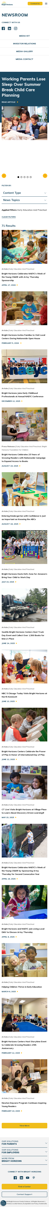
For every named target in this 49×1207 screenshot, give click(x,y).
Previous (4, 176)
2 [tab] (21, 177)
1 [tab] (18, 177)
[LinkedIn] (21, 1178)
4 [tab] (27, 177)
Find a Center (24, 1186)
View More (25, 1125)
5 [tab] (31, 177)
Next (45, 176)
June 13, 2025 (8, 701)
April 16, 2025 (9, 879)
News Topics (11, 200)
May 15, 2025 (8, 817)
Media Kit (24, 36)
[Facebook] (15, 1178)
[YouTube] (27, 1178)
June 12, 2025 (8, 759)
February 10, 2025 (11, 1111)
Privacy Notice (7, 1203)
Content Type (12, 192)
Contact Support (24, 1194)
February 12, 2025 (11, 1053)
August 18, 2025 (10, 524)
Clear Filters (9, 217)
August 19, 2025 (10, 466)
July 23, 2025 (8, 582)
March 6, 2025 (9, 991)
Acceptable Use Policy (30, 1203)
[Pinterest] (33, 1178)
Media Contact (24, 59)
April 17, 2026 (9, 285)
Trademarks (43, 1203)
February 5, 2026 (10, 343)
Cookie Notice (17, 1203)
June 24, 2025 (8, 643)
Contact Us (35, 3)
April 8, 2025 (8, 937)
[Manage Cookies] (3, 1203)
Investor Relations (24, 43)
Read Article (9, 102)
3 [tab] (24, 177)
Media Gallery (24, 51)
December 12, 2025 (11, 401)
